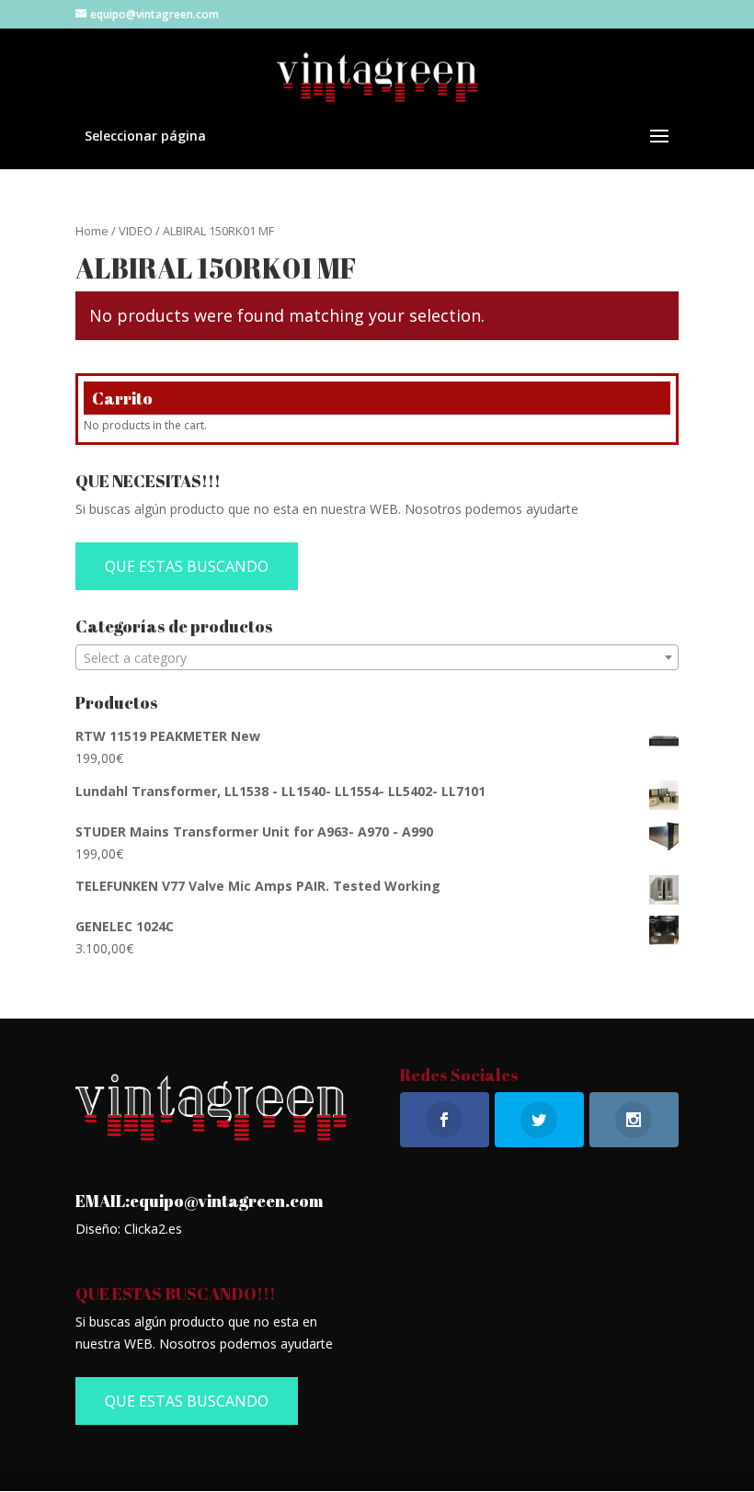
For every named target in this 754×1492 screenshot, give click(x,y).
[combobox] (377, 657)
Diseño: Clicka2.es (128, 1228)
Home (92, 230)
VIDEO (136, 230)
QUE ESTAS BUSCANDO (186, 566)
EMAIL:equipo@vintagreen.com (199, 1201)
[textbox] (377, 658)
